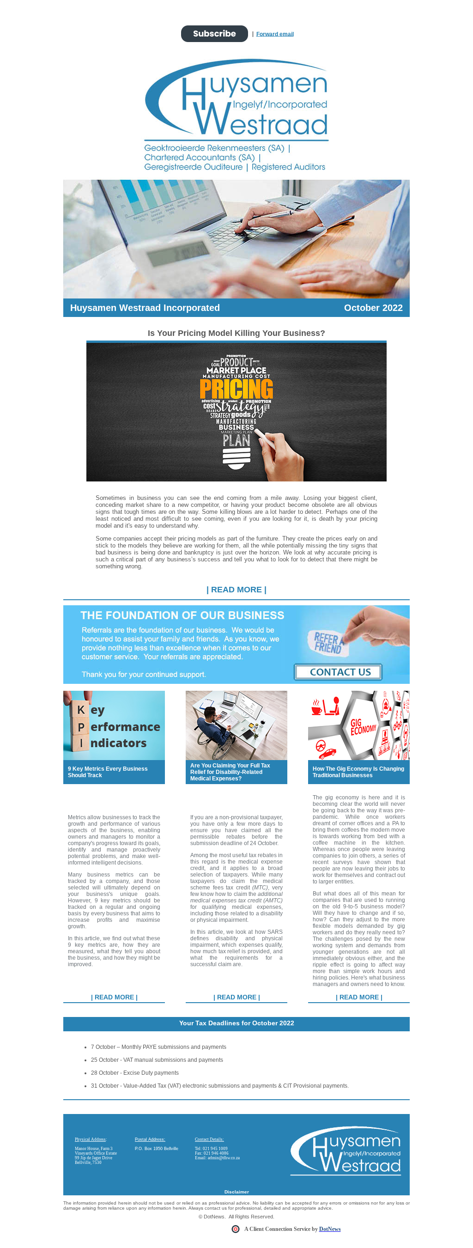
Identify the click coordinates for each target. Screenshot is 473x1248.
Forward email (275, 33)
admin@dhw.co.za (224, 1158)
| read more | (236, 589)
